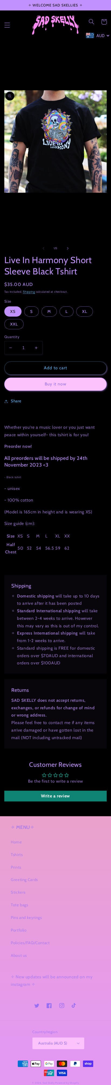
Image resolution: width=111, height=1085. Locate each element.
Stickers (18, 892)
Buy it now (56, 383)
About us (19, 955)
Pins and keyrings (26, 917)
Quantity (11, 337)
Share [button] (16, 401)
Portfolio (19, 930)
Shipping (29, 291)
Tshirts (17, 854)
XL (84, 311)
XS (13, 311)
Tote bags (19, 905)
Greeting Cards (24, 879)
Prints (16, 867)
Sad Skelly (48, 1083)
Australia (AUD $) (52, 1043)
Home (16, 842)
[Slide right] (68, 248)
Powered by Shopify (67, 1083)
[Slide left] (43, 248)
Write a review (55, 795)
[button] (7, 25)
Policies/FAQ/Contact (30, 942)
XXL (14, 324)
